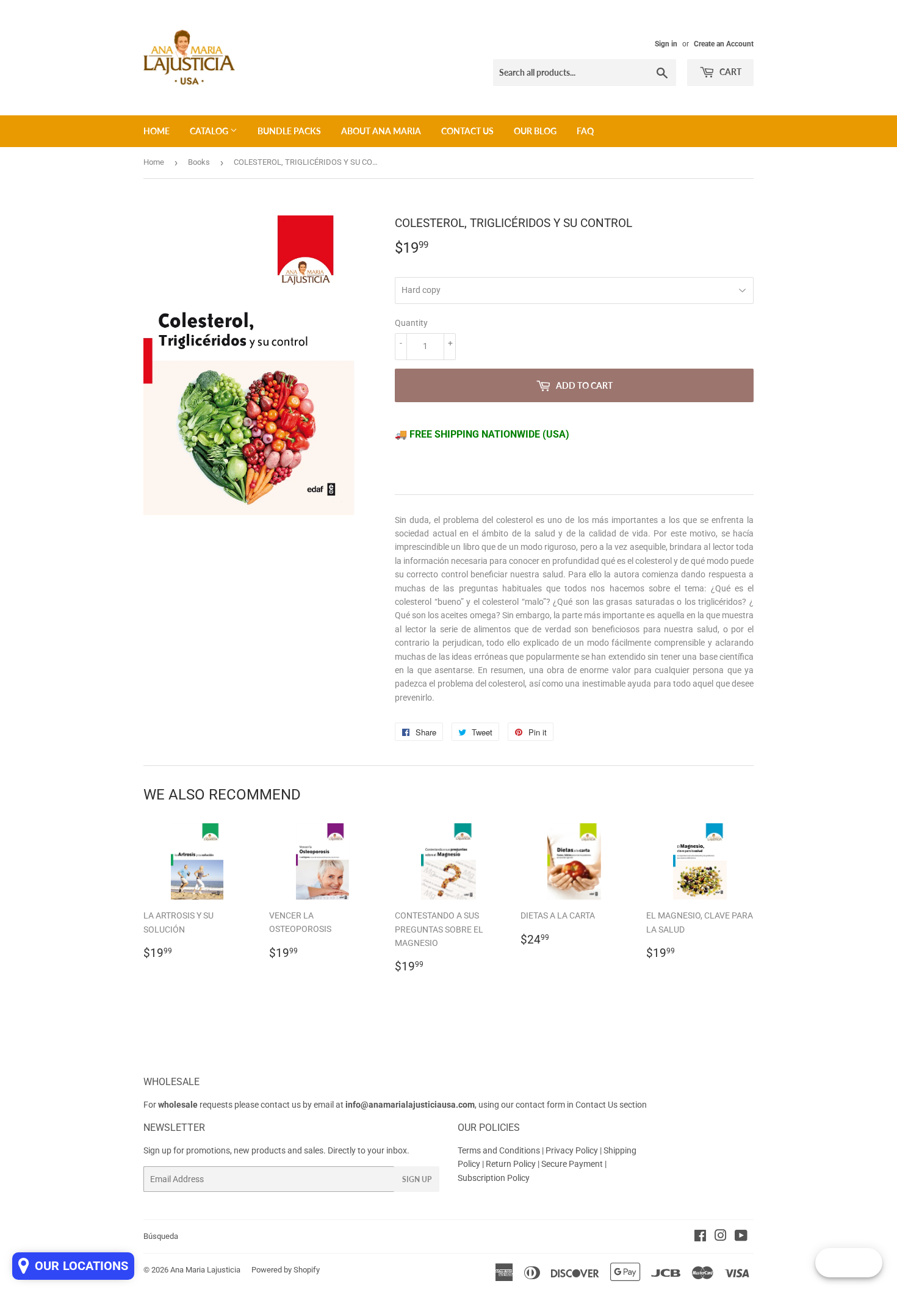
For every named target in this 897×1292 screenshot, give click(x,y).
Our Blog (535, 131)
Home (156, 131)
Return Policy (512, 1164)
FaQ (585, 131)
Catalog (210, 131)
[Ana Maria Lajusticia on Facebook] (700, 1237)
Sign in (666, 44)
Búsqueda (160, 1236)
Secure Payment (573, 1164)
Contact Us (467, 131)
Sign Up (416, 1179)
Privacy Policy (572, 1150)
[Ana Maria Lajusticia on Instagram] (721, 1237)
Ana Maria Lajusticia (205, 1269)
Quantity (411, 323)
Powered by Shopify (285, 1269)
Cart (729, 72)
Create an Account (724, 44)
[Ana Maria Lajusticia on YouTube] (741, 1237)
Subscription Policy (494, 1178)
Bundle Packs (289, 131)
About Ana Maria (381, 131)
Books (199, 162)
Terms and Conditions (499, 1150)
